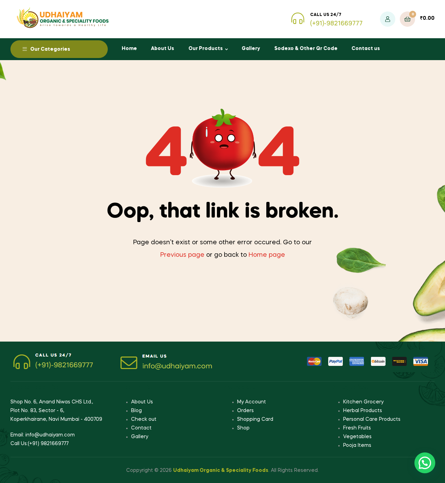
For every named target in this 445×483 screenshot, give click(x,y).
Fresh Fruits (357, 428)
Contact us (365, 48)
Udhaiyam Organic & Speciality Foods (220, 470)
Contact (141, 428)
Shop (243, 428)
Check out (143, 419)
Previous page (182, 255)
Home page (267, 255)
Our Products (205, 48)
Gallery (251, 48)
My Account (251, 402)
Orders (245, 410)
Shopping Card (255, 419)
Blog (136, 410)
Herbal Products (362, 410)
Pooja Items (357, 445)
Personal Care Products (371, 419)
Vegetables (357, 436)
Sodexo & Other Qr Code (306, 48)
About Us (162, 48)
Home (129, 48)
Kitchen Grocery (363, 402)
